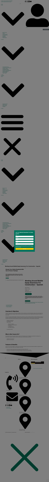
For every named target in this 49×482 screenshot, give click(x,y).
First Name (17, 237)
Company (17, 242)
